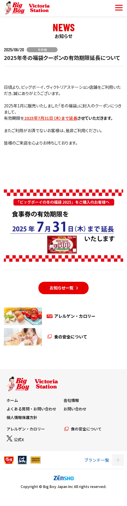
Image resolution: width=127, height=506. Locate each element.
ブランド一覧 (96, 460)
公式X (19, 439)
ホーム (12, 400)
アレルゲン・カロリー (25, 429)
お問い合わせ (75, 409)
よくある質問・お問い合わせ (31, 409)
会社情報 (71, 400)
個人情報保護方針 (21, 417)
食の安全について (86, 429)
